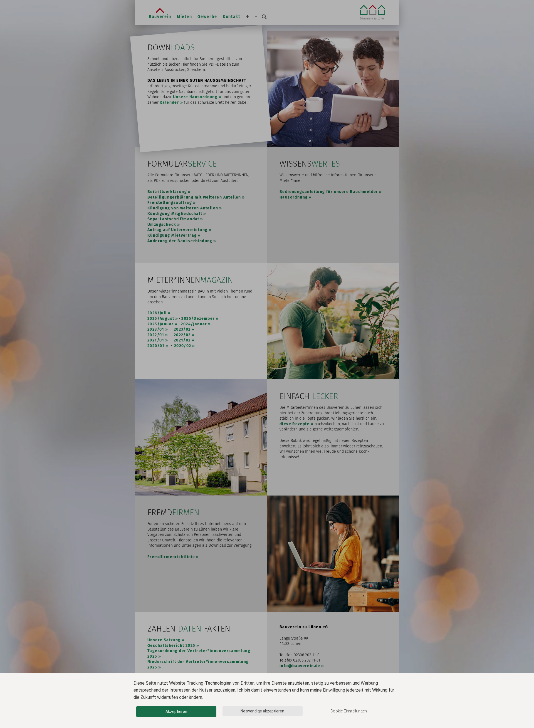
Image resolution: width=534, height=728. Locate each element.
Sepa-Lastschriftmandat (173, 219)
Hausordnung (294, 197)
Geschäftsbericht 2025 (171, 645)
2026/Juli (157, 313)
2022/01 (155, 335)
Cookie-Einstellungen (348, 711)
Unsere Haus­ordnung (195, 97)
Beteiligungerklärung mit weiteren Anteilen (194, 197)
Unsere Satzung (164, 640)
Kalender (169, 102)
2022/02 (182, 335)
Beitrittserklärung (167, 191)
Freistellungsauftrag (169, 202)
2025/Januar (160, 324)
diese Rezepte (295, 424)
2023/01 (155, 329)
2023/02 (182, 329)
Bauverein (160, 16)
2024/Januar (194, 324)
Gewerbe (207, 16)
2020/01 (156, 345)
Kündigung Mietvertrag (172, 235)
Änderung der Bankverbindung (179, 241)
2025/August (160, 318)
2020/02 (182, 345)
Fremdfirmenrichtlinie (171, 556)
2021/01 (155, 340)
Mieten (184, 16)
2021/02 (182, 340)
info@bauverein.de (300, 665)
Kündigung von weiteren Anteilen (182, 208)
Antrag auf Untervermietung (177, 229)
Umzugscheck (161, 224)
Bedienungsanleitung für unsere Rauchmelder (329, 191)
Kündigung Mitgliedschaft (174, 213)
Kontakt (231, 16)
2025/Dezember (198, 318)
